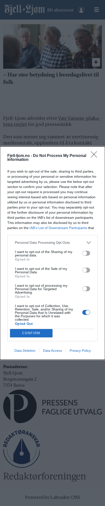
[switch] (86, 253)
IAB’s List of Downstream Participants (58, 228)
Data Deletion (24, 350)
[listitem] (52, 242)
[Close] (95, 156)
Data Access (52, 350)
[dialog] (52, 253)
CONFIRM (31, 333)
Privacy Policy (80, 350)
